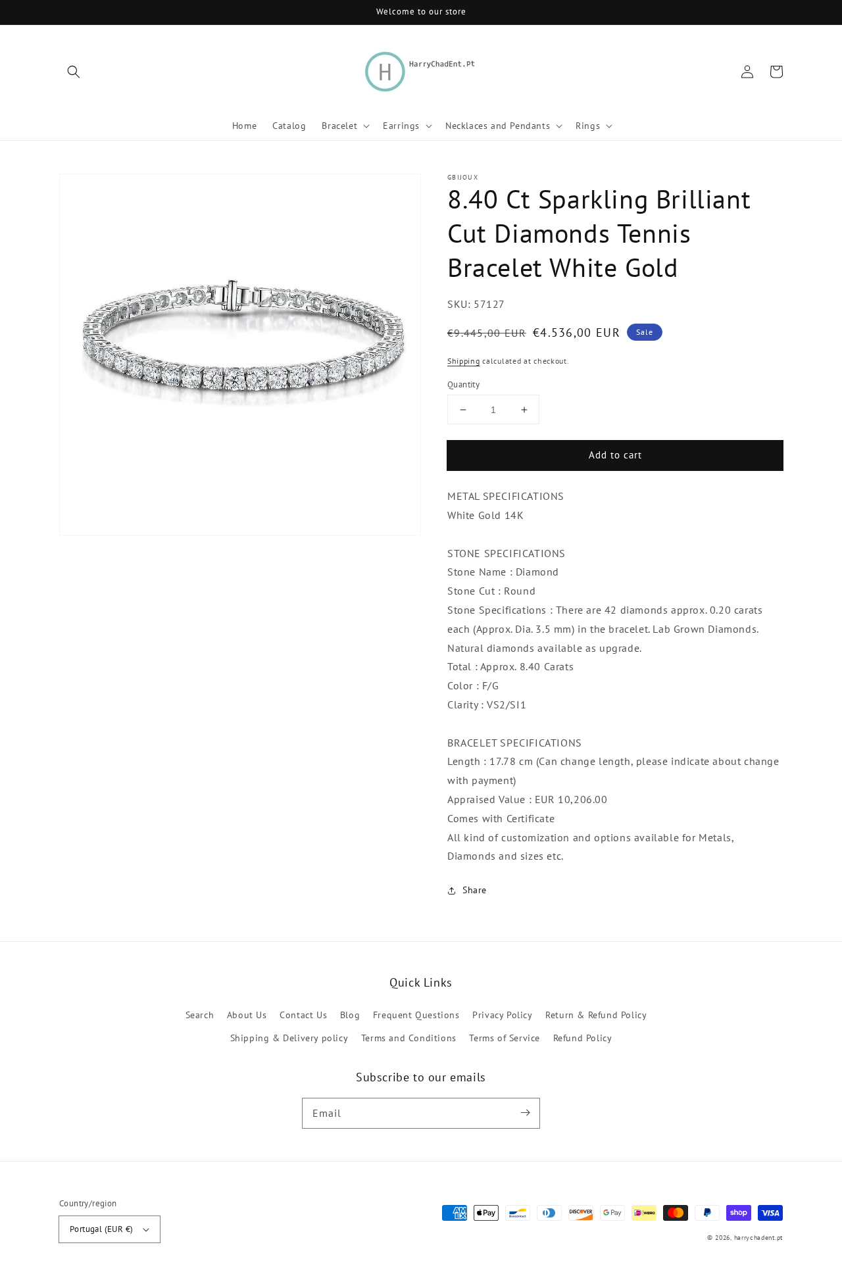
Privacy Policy (502, 1015)
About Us (247, 1015)
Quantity (463, 384)
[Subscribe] (524, 1112)
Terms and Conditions (409, 1038)
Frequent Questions (416, 1015)
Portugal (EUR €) (101, 1229)
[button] (73, 71)
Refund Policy (582, 1038)
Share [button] (474, 890)
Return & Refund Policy (596, 1015)
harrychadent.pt (758, 1237)
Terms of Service (504, 1038)
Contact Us (303, 1015)
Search (200, 1015)
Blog (350, 1015)
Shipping (463, 361)
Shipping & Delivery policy (289, 1038)
